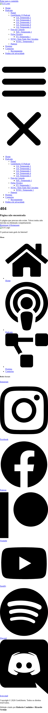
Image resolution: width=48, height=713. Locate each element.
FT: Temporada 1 (23, 37)
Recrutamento (16, 51)
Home (8, 8)
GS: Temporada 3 (23, 22)
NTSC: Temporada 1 (25, 41)
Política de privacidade (14, 53)
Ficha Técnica (17, 34)
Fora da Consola (18, 29)
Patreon (14, 44)
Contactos (9, 48)
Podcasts (9, 10)
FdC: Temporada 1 (24, 32)
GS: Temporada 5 (23, 27)
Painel (13, 13)
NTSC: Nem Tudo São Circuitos (24, 39)
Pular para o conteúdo (9, 1)
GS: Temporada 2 (23, 20)
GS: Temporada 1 (23, 17)
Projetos (8, 46)
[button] (24, 105)
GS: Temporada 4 (23, 25)
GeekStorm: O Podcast (20, 15)
